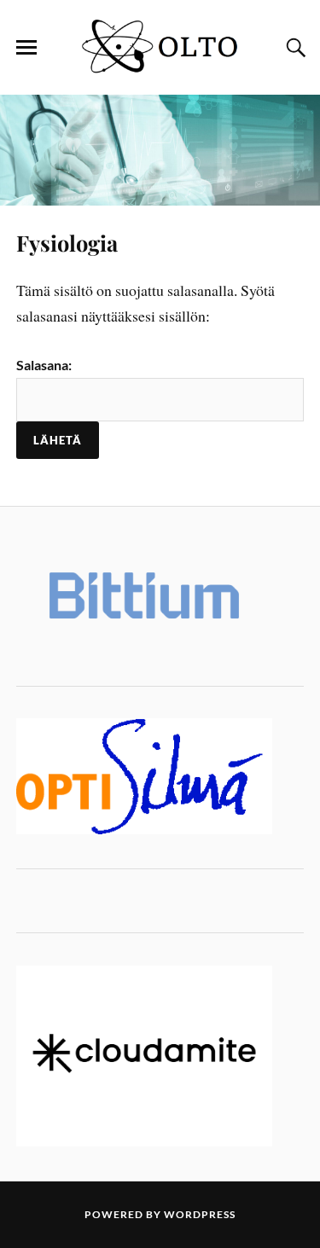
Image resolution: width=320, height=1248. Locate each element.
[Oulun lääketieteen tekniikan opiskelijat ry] (160, 69)
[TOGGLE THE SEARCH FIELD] (293, 48)
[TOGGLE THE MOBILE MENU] (26, 48)
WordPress (200, 1214)
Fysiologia (67, 242)
